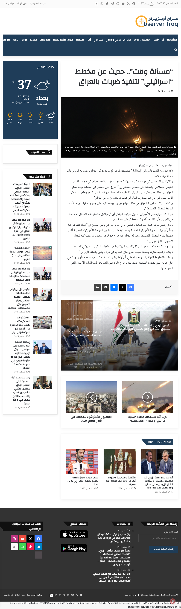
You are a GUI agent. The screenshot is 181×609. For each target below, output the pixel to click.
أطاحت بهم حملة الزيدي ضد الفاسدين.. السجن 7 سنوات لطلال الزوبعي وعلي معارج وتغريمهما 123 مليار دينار (158, 482)
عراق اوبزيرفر (130, 595)
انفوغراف (45, 39)
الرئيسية (171, 39)
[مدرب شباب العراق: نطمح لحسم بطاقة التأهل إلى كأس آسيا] (82, 461)
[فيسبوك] (130, 287)
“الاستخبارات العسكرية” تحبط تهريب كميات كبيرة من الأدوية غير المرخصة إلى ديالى (20, 325)
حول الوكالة (22, 3)
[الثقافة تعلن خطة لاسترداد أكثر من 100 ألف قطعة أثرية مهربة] (120, 461)
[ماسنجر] (114, 287)
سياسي (98, 39)
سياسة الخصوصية (38, 3)
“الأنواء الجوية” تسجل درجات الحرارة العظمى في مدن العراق (20, 253)
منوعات (6, 39)
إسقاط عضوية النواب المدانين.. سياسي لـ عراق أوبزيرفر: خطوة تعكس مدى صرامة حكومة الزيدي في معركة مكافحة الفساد (20, 355)
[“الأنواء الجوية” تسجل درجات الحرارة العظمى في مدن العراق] (42, 253)
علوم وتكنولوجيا (63, 39)
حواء (24, 39)
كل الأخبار (158, 39)
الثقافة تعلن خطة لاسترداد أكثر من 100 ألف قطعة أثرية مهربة (121, 481)
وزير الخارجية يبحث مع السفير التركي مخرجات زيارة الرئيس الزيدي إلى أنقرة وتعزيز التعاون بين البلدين (19, 229)
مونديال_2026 (142, 39)
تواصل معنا (9, 3)
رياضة (16, 39)
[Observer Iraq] (156, 21)
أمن (89, 39)
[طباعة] (97, 287)
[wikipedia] (91, 3)
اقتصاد (80, 39)
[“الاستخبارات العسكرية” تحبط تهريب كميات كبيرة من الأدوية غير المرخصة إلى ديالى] (42, 322)
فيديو (33, 39)
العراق (127, 39)
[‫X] (122, 287)
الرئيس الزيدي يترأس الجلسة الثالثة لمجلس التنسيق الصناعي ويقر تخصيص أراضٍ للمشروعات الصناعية (19, 298)
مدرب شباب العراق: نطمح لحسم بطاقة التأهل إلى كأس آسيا (83, 481)
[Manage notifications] (173, 601)
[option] (119, 335)
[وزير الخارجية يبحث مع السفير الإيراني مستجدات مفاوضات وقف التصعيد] (42, 273)
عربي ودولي (113, 39)
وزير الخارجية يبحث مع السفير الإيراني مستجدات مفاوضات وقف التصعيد (19, 274)
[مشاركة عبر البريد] (105, 287)
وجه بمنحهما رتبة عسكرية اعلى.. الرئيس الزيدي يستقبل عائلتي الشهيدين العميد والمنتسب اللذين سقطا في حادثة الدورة (20, 390)
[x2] (96, 3)
